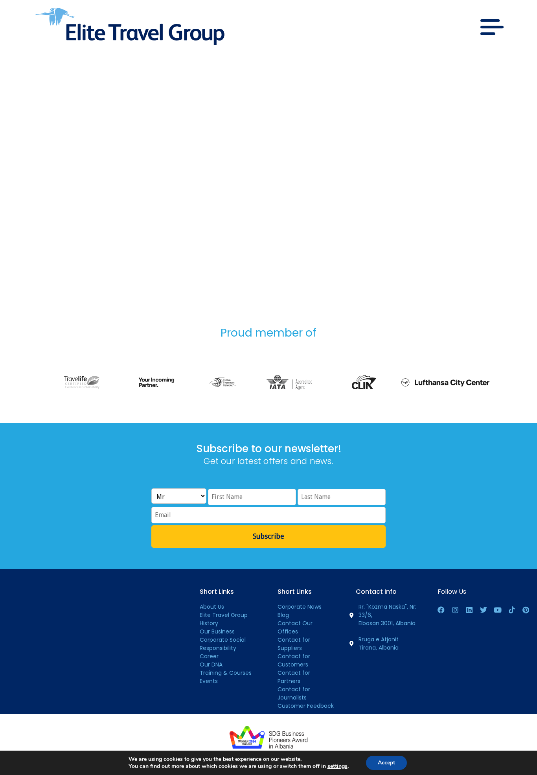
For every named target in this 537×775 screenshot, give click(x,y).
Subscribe (268, 536)
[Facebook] (441, 610)
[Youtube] (498, 610)
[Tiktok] (512, 610)
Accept (386, 762)
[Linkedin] (469, 610)
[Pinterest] (526, 610)
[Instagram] (455, 610)
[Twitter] (483, 610)
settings (337, 766)
